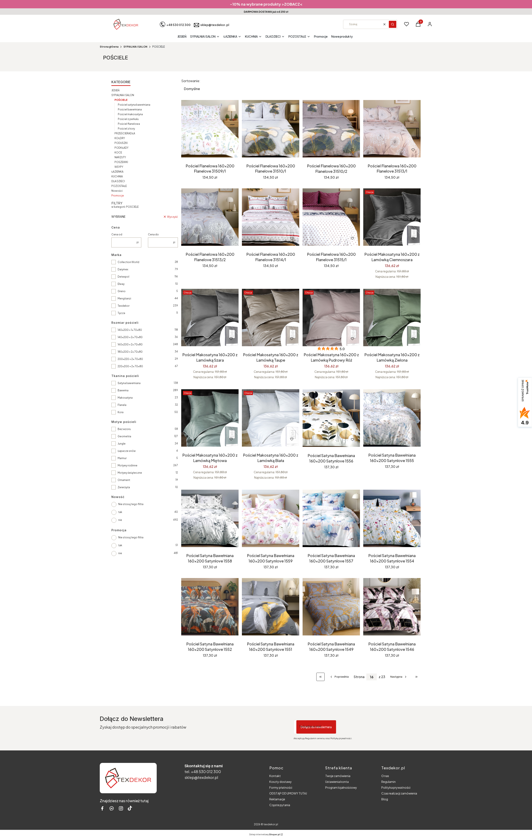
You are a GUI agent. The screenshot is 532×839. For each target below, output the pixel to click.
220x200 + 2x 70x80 (130, 366)
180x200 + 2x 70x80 (130, 351)
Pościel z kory (126, 128)
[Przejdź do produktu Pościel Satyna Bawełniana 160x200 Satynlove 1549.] (331, 606)
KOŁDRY (120, 138)
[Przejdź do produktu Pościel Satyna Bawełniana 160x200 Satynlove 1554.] (392, 518)
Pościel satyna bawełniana (134, 104)
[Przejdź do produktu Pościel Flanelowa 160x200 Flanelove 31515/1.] (331, 217)
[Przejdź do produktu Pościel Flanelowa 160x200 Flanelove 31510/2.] (331, 128)
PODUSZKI (121, 143)
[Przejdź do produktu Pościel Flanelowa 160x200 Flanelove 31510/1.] (270, 128)
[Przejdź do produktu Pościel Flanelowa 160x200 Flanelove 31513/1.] (392, 128)
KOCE (118, 152)
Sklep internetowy (264, 834)
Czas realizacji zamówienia (399, 793)
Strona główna (109, 46)
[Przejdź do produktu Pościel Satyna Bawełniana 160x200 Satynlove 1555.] (392, 418)
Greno (122, 291)
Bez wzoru (124, 429)
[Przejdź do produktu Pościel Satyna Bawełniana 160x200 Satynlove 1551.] (270, 606)
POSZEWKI (121, 162)
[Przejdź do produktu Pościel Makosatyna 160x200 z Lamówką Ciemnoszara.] (392, 217)
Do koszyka (201, 149)
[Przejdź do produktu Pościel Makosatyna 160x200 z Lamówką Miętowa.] (210, 418)
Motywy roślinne (127, 465)
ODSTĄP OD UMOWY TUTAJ (288, 793)
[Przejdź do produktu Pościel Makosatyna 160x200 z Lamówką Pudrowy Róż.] (331, 317)
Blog (384, 799)
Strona (359, 677)
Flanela (122, 405)
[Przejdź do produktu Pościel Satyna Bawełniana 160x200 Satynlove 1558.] (210, 518)
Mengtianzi (124, 298)
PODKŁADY (121, 147)
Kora (120, 412)
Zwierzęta (124, 487)
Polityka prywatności (395, 787)
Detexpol (123, 276)
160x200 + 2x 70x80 (130, 344)
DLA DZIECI (118, 181)
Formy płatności (280, 787)
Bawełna (123, 390)
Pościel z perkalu (128, 119)
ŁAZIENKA (117, 171)
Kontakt (275, 776)
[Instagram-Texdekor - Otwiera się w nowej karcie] (120, 808)
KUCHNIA (117, 176)
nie (120, 519)
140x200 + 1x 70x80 (130, 329)
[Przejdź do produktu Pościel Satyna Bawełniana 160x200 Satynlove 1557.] (331, 518)
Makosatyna (125, 397)
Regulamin (388, 781)
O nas (385, 776)
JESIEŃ (115, 90)
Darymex (123, 269)
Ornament (124, 480)
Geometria (124, 436)
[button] (392, 24)
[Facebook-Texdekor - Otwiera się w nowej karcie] (102, 808)
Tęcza (121, 313)
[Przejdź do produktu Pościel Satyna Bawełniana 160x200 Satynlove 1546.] (392, 606)
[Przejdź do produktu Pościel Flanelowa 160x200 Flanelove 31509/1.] (210, 128)
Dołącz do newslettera (316, 727)
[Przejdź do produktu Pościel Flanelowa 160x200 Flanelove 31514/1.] (270, 217)
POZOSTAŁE (119, 186)
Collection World (128, 262)
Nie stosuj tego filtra (130, 504)
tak (120, 512)
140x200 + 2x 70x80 (130, 337)
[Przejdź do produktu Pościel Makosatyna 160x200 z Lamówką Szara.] (210, 317)
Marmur (122, 458)
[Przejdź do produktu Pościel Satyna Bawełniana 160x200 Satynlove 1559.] (270, 518)
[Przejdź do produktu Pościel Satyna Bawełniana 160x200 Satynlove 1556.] (331, 418)
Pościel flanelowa (129, 123)
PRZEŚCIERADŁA (125, 133)
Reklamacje (277, 799)
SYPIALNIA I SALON (135, 46)
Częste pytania (279, 805)
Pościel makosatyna (130, 114)
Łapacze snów (127, 450)
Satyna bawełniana (129, 383)
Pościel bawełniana (130, 109)
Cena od (116, 234)
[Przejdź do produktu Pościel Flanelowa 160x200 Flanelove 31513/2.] (210, 217)
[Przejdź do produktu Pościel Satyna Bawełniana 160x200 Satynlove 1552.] (210, 606)
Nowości (117, 190)
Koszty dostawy (280, 781)
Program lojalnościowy (341, 787)
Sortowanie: (190, 81)
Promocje (117, 195)
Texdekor (123, 305)
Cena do (153, 234)
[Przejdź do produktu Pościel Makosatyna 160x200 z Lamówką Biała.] (270, 418)
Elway (121, 283)
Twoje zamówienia (337, 776)
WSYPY (119, 166)
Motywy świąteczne (130, 472)
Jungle (122, 443)
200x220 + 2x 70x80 (130, 359)
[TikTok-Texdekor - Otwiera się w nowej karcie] (130, 808)
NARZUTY (120, 157)
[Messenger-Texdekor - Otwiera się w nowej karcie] (111, 808)
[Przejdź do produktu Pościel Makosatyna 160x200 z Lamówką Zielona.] (392, 317)
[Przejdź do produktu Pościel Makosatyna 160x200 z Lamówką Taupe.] (270, 317)
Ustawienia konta (337, 781)
